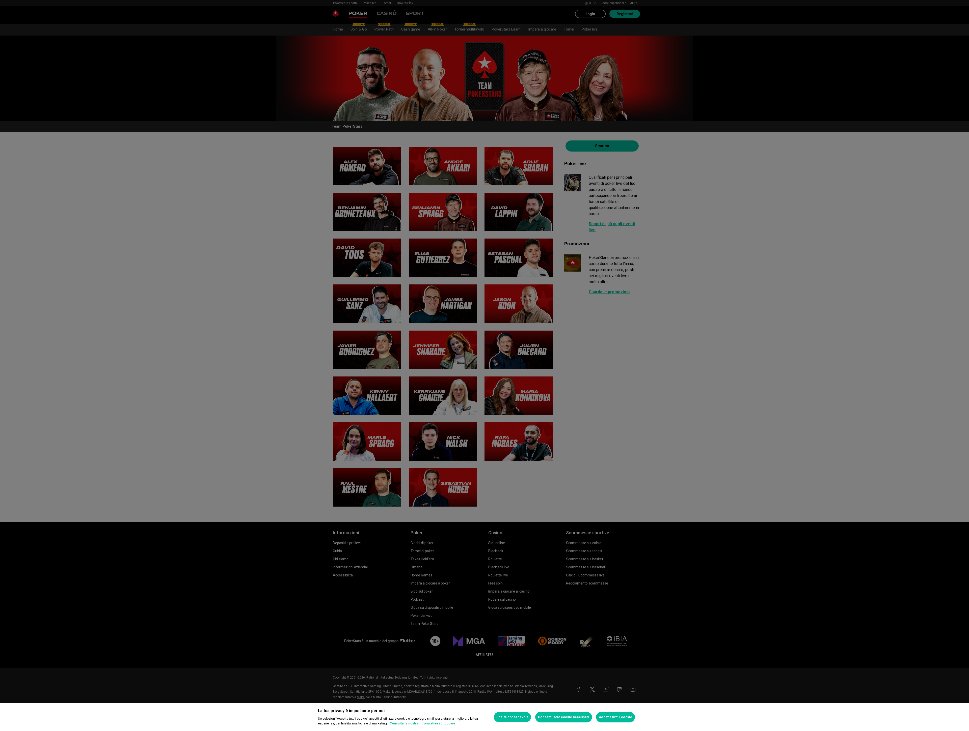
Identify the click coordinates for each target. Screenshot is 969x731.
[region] (484, 717)
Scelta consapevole (512, 717)
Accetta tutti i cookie (615, 717)
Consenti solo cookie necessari (563, 717)
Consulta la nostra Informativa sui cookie (422, 723)
